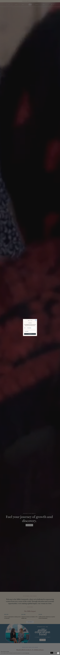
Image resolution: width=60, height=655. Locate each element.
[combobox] (25, 328)
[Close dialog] (36, 320)
